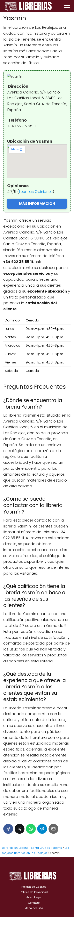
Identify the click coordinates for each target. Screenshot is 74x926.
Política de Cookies (33, 886)
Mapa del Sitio (33, 908)
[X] (19, 829)
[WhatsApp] (31, 829)
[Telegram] (42, 829)
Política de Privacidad (34, 892)
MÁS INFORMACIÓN (37, 203)
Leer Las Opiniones (36, 191)
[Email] (53, 829)
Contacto (34, 902)
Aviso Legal (33, 897)
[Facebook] (8, 829)
